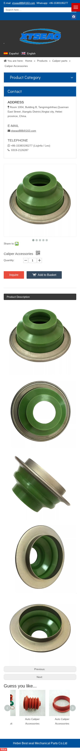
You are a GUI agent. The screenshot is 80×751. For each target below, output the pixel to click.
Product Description (18, 296)
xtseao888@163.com (23, 3)
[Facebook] (73, 16)
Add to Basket (47, 274)
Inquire (13, 274)
